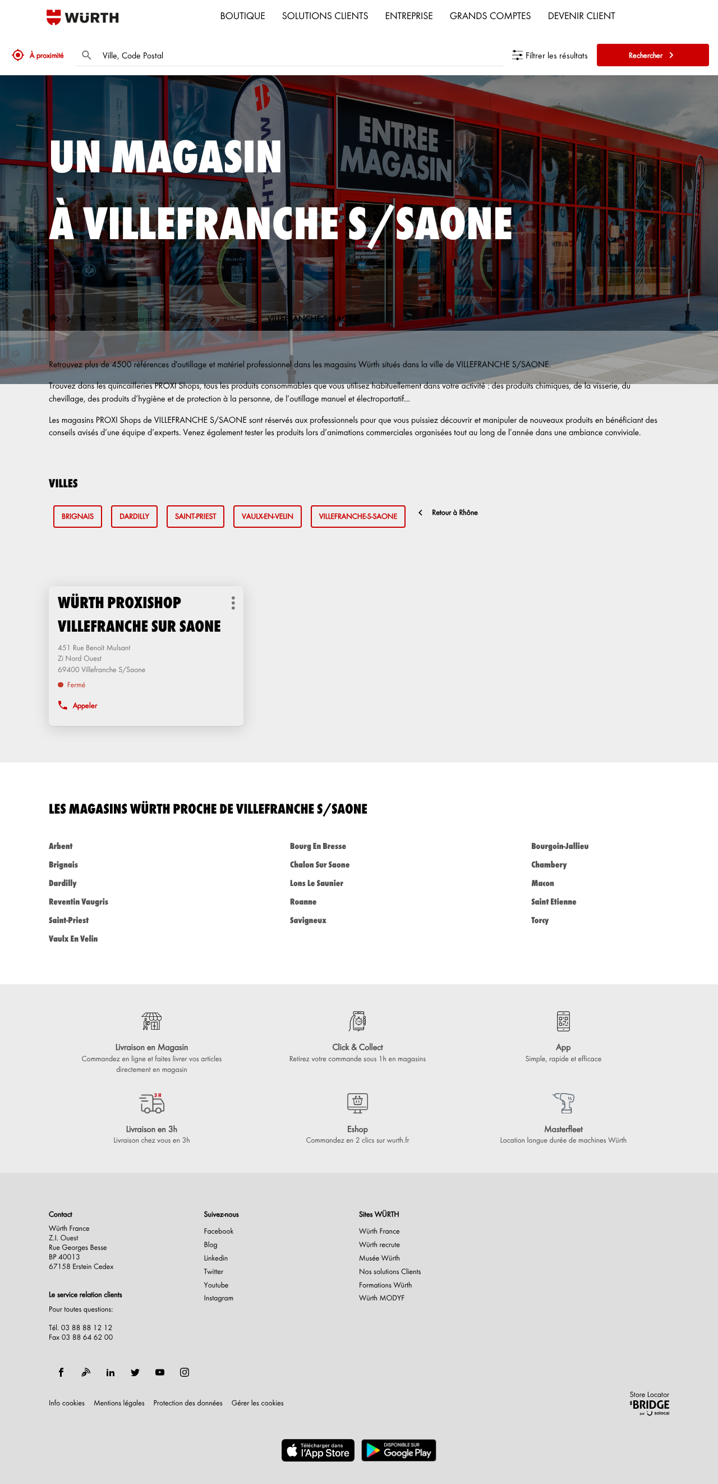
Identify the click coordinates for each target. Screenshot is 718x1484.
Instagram (219, 1298)
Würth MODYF (381, 1298)
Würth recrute (379, 1245)
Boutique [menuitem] (242, 15)
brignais (78, 516)
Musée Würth (379, 1258)
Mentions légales (119, 1403)
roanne (303, 901)
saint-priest (195, 516)
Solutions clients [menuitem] (325, 15)
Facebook (219, 1231)
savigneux (308, 920)
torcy (540, 920)
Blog (211, 1245)
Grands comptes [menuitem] (490, 15)
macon (542, 883)
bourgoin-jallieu (559, 846)
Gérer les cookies (258, 1403)
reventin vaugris (78, 901)
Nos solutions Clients (390, 1271)
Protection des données (188, 1403)
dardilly (134, 516)
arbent (60, 846)
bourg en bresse (318, 846)
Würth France (379, 1231)
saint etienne (554, 901)
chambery (549, 864)
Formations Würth (385, 1285)
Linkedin (216, 1258)
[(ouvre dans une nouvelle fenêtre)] (318, 1450)
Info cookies (67, 1403)
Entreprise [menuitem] (409, 15)
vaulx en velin (73, 938)
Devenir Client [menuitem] (581, 15)
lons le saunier (316, 883)
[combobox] (300, 55)
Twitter (214, 1271)
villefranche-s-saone (358, 516)
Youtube (216, 1285)
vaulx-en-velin (267, 516)
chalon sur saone (319, 864)
